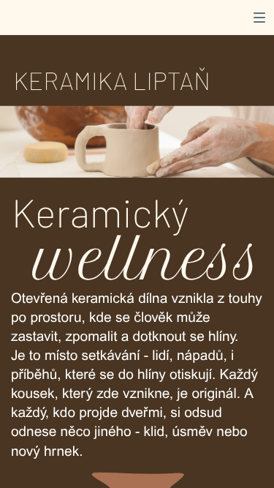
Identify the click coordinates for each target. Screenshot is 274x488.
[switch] (259, 17)
